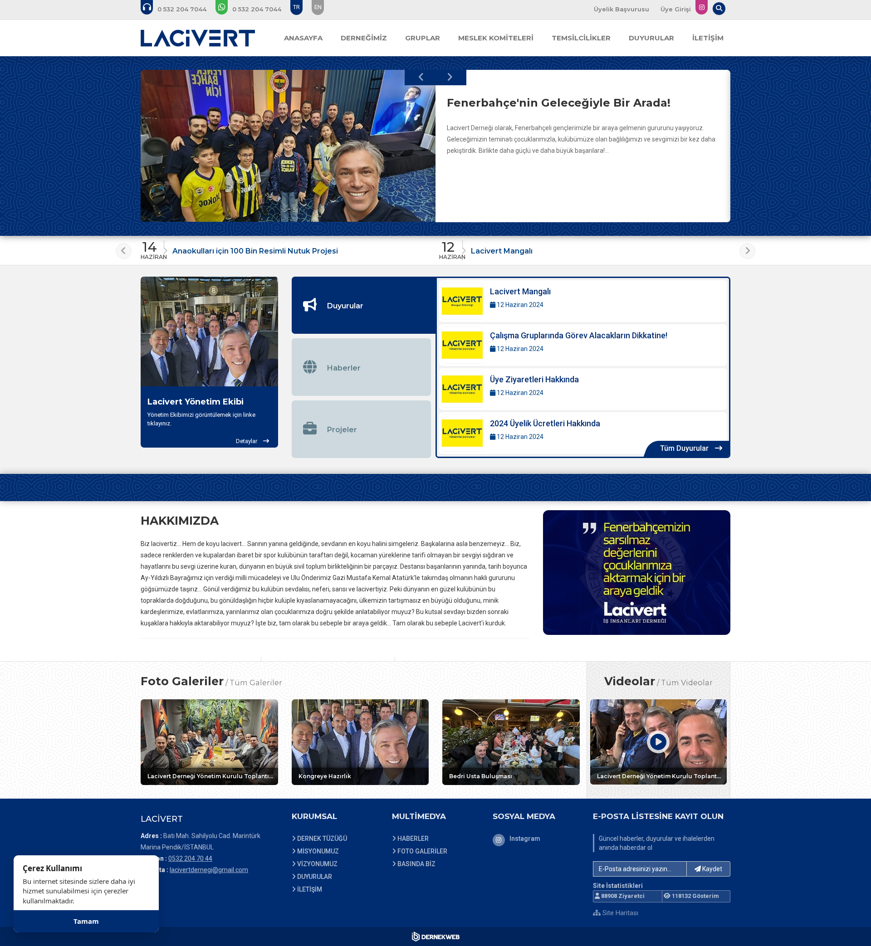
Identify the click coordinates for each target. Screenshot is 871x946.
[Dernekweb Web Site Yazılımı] (436, 936)
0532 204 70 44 (190, 858)
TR (296, 7)
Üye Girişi (676, 9)
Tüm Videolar (687, 682)
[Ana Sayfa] (198, 38)
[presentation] (421, 77)
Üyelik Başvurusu (621, 9)
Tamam (86, 921)
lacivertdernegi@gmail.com (209, 869)
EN (318, 7)
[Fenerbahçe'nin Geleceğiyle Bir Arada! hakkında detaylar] (288, 146)
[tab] (364, 305)
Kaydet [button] (711, 869)
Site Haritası (619, 913)
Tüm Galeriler (256, 682)
